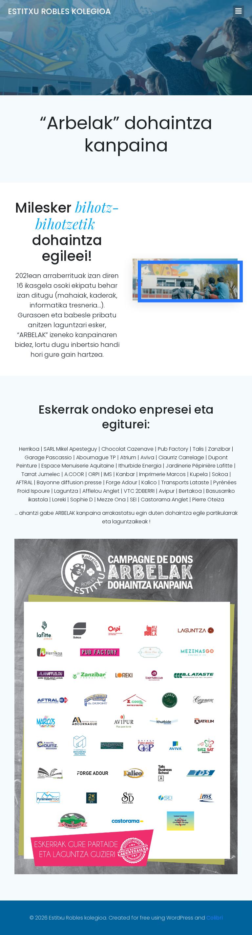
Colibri (214, 918)
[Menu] (238, 11)
